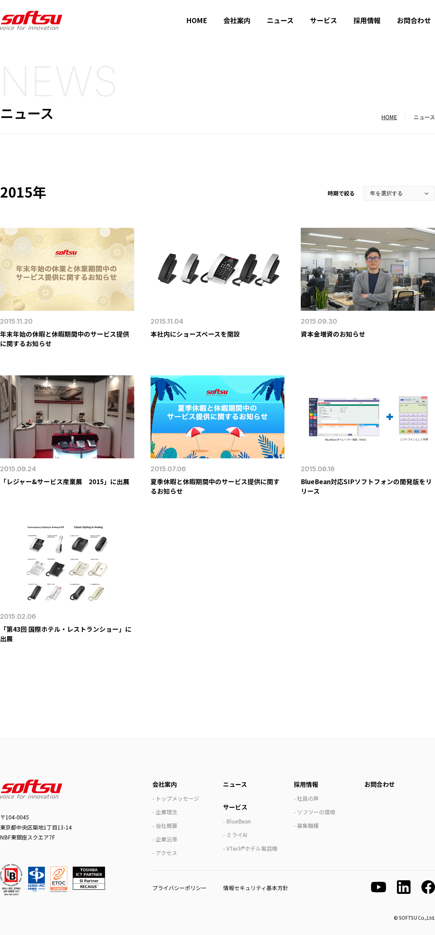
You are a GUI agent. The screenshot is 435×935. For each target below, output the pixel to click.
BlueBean (238, 821)
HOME (196, 20)
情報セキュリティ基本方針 (255, 888)
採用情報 (367, 20)
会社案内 (236, 20)
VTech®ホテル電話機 (251, 848)
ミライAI (236, 835)
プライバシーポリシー (179, 888)
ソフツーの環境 (316, 812)
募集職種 (308, 825)
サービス (323, 20)
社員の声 (308, 798)
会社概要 (166, 825)
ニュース (280, 20)
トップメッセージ (177, 798)
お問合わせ (414, 20)
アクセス (166, 853)
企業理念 (166, 812)
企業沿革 (166, 839)
